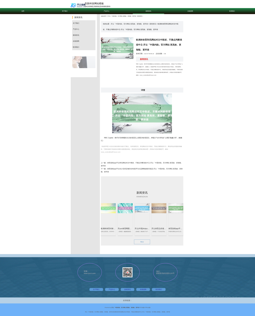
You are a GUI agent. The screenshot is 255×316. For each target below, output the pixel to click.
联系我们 (232, 11)
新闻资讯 (148, 11)
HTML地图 (147, 307)
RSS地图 (142, 307)
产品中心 (106, 11)
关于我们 (65, 11)
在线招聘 (190, 11)
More (142, 242)
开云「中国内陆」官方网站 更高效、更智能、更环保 (122, 16)
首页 (23, 11)
